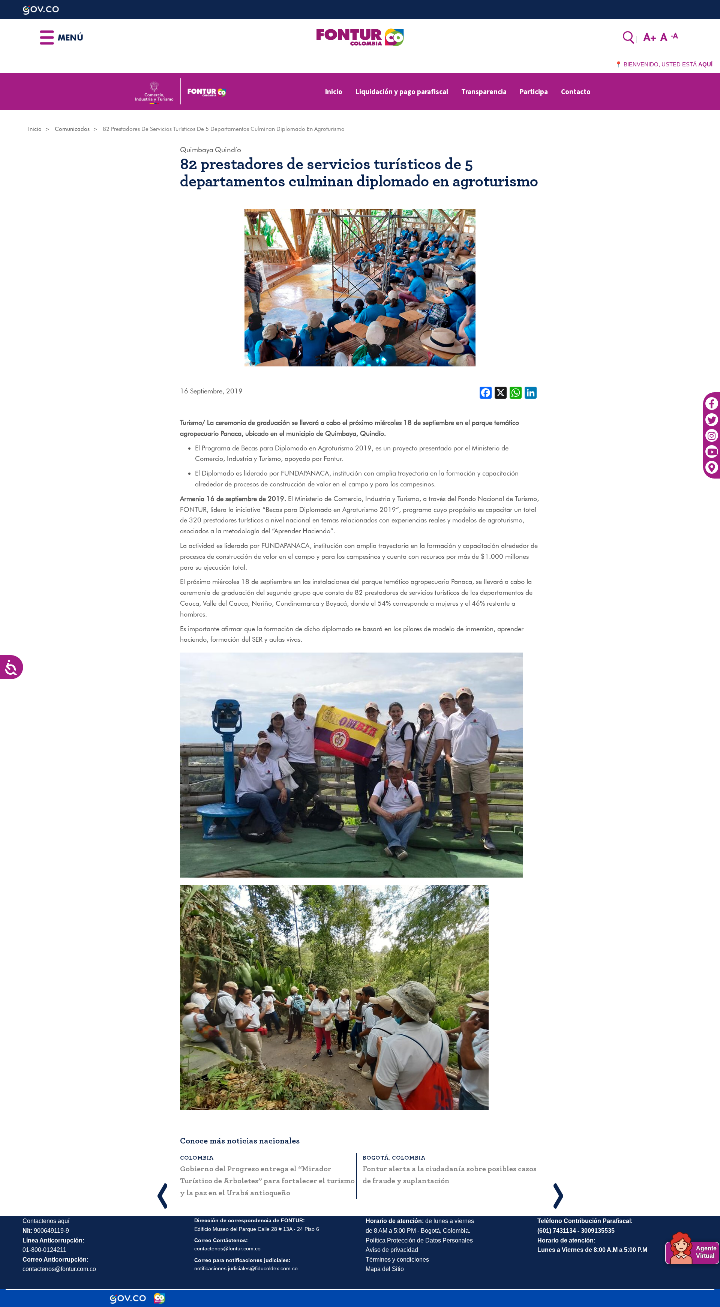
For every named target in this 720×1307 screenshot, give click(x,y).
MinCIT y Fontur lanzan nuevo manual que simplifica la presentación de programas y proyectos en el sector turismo (304, 1181)
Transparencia (484, 91)
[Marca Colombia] (159, 1298)
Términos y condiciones (397, 1259)
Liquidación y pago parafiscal (402, 91)
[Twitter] (711, 415)
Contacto (576, 91)
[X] (500, 392)
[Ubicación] (711, 463)
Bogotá (243, 1158)
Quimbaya (196, 150)
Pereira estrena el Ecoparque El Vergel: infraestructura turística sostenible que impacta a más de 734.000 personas (500, 1171)
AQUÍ (705, 64)
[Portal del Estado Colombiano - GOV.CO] (128, 1298)
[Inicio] (359, 37)
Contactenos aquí (45, 1221)
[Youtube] (711, 447)
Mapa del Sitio (385, 1269)
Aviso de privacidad (392, 1250)
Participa (534, 91)
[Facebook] (711, 399)
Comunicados (72, 129)
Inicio (333, 91)
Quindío (228, 150)
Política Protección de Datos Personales (419, 1240)
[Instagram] (711, 431)
